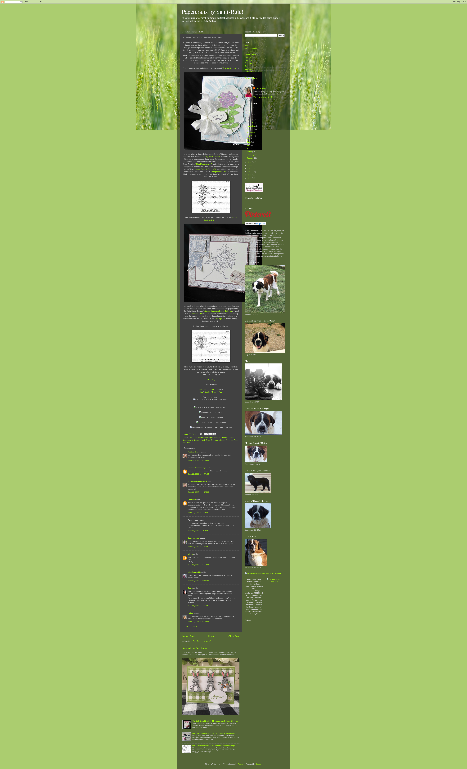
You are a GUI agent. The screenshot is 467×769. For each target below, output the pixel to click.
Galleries (248, 60)
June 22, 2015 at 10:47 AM (198, 474)
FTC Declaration (251, 48)
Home (211, 636)
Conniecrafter (193, 538)
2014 (250, 162)
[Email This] (205, 434)
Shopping (248, 63)
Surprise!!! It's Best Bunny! (194, 648)
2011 (250, 172)
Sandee (207, 392)
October (250, 129)
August (250, 136)
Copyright (248, 51)
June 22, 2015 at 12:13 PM (198, 492)
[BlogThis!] (208, 434)
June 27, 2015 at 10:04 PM (198, 622)
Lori (217, 390)
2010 (250, 175)
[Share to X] (210, 434)
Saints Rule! (261, 88)
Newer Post (188, 636)
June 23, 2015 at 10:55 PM (198, 565)
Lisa (201, 392)
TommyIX (241, 764)
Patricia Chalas (194, 452)
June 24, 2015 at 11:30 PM (198, 581)
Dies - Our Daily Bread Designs (201, 437)
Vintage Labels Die (218, 172)
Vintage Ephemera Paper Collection (218, 311)
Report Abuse (251, 78)
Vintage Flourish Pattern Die (206, 169)
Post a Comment (192, 626)
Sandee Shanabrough (197, 468)
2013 (250, 165)
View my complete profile (263, 97)
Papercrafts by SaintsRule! (212, 11)
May (249, 145)
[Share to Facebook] (212, 434)
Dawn (212, 390)
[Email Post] (201, 434)
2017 (250, 114)
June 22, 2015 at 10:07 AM (198, 460)
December (251, 123)
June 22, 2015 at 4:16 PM (198, 531)
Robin (214, 392)
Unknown (192, 500)
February (250, 155)
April (249, 148)
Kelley (190, 613)
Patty (206, 390)
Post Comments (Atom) (202, 641)
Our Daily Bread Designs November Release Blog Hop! (213, 746)
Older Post (233, 636)
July (248, 139)
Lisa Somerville (194, 572)
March (249, 152)
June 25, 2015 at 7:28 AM (198, 606)
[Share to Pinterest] (215, 434)
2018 (250, 110)
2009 (250, 178)
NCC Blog (211, 379)
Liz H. (190, 554)
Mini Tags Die (220, 319)
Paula (221, 392)
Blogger (258, 764)
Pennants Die (196, 314)
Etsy (246, 66)
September (251, 132)
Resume (248, 57)
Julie (200, 390)
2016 (250, 117)
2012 (250, 168)
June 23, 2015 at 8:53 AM (198, 547)
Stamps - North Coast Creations (206, 440)
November (251, 126)
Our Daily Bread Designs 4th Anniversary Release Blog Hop (215, 721)
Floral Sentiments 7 (229, 68)
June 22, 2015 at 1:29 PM (198, 513)
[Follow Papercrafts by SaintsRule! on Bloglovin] (255, 225)
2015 (250, 120)
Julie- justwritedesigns (197, 481)
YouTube (248, 69)
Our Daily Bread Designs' (211, 157)
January (250, 158)
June (249, 142)
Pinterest (248, 72)
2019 (250, 107)
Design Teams (250, 54)
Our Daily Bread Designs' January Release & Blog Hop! (213, 733)
